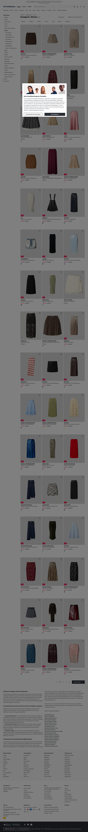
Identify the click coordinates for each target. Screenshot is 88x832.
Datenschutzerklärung (34, 110)
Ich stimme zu (55, 114)
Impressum (41, 110)
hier (36, 108)
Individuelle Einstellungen (33, 114)
